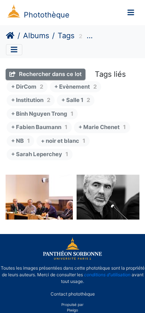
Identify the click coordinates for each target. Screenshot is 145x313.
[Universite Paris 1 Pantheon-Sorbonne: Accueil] (72, 258)
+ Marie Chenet (102, 127)
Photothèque (47, 14)
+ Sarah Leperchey (39, 154)
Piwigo (72, 310)
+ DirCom (27, 86)
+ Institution (30, 99)
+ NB (20, 140)
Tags (66, 35)
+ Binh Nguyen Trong (42, 113)
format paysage (113, 36)
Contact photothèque (73, 294)
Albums (36, 35)
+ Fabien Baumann (39, 127)
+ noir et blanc (63, 140)
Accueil (10, 35)
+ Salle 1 (75, 99)
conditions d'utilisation (107, 274)
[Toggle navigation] (131, 12)
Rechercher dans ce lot (49, 74)
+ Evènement (75, 86)
